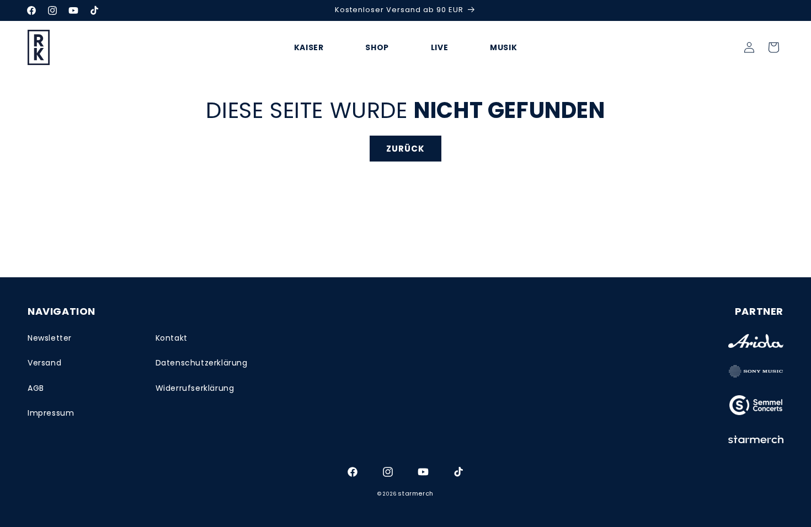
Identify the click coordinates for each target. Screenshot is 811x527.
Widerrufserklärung (195, 388)
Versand (44, 362)
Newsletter (50, 337)
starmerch (415, 493)
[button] (773, 47)
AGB (36, 388)
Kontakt (172, 337)
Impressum (51, 412)
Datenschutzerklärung (202, 362)
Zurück (405, 148)
